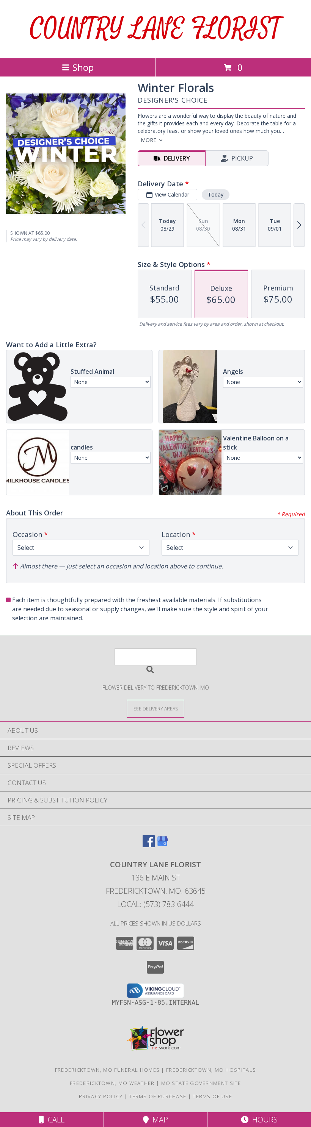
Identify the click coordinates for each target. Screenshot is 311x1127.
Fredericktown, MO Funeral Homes (107, 1069)
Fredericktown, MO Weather (112, 1083)
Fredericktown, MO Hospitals (211, 1069)
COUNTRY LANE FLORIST (155, 29)
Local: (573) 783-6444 (155, 904)
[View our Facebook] (149, 844)
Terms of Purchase (157, 1096)
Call (54, 1120)
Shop (83, 67)
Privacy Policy (101, 1096)
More (148, 140)
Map (158, 1120)
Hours (263, 1120)
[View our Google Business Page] (162, 844)
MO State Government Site (201, 1083)
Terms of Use (212, 1096)
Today (215, 194)
